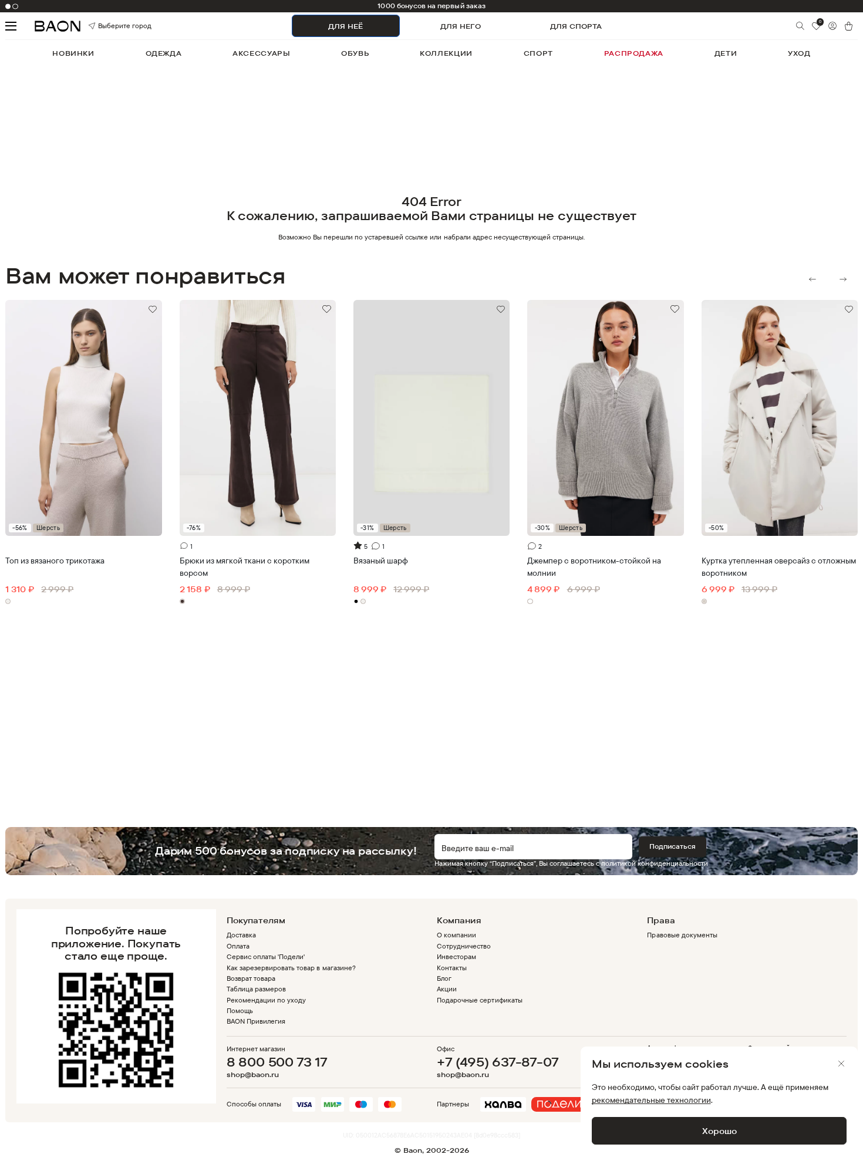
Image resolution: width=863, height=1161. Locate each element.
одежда (164, 53)
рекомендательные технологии (651, 1100)
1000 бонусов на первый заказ (431, 6)
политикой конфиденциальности (654, 863)
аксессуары (261, 53)
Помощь (240, 1010)
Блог (444, 978)
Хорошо (719, 1131)
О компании (456, 934)
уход (799, 53)
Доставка (241, 934)
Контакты (452, 967)
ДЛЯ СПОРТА (576, 26)
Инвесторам (456, 956)
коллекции (446, 53)
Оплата (238, 945)
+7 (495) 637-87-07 (497, 1061)
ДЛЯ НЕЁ (345, 26)
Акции (447, 988)
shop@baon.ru (253, 1075)
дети (725, 53)
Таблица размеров (256, 988)
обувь (355, 53)
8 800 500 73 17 (277, 1061)
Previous (812, 279)
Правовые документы (682, 934)
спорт (538, 53)
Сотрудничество (464, 945)
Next (843, 279)
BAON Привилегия (256, 1021)
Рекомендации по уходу (266, 999)
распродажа (633, 53)
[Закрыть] (841, 1063)
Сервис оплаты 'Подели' (266, 956)
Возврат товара (251, 978)
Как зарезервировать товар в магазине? (291, 967)
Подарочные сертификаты (479, 999)
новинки (73, 53)
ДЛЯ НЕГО (460, 26)
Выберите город (110, 26)
